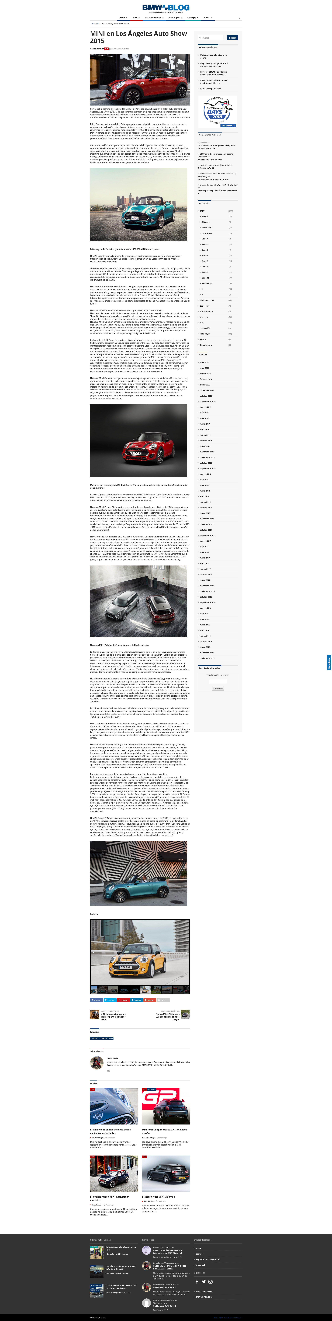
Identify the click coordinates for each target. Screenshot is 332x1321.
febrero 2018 (206, 507)
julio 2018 (204, 479)
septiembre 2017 (207, 535)
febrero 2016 (206, 641)
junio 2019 (204, 418)
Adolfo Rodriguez (113, 1292)
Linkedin (138, 1000)
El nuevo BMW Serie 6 (166, 1287)
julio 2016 (204, 613)
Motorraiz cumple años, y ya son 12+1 (213, 56)
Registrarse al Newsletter (208, 1259)
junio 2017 (204, 552)
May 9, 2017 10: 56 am (172, 1263)
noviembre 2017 (207, 524)
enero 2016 (205, 647)
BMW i (205, 216)
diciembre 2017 (207, 518)
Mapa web (200, 1265)
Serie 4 (205, 255)
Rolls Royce (174, 17)
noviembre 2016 (207, 591)
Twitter (111, 1000)
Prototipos (207, 233)
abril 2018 (204, 496)
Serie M (205, 278)
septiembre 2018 (207, 468)
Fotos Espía (207, 227)
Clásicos (206, 222)
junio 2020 (204, 368)
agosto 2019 (205, 407)
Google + (151, 1000)
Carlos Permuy (97, 49)
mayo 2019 (205, 424)
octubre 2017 (206, 530)
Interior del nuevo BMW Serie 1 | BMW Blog (218, 185)
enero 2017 (205, 580)
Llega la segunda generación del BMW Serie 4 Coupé (214, 64)
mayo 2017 (205, 558)
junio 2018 (204, 485)
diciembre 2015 (207, 652)
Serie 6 (205, 266)
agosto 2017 (205, 541)
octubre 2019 (206, 396)
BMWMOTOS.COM (204, 1297)
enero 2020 (205, 385)
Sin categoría (206, 345)
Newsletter (329, 663)
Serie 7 (205, 272)
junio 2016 (204, 619)
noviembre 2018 (207, 457)
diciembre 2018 (207, 452)
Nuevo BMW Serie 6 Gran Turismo (213, 179)
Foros (206, 17)
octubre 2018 (206, 463)
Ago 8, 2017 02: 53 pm (168, 1247)
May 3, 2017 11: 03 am (161, 1303)
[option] (140, 952)
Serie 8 (203, 339)
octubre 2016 (206, 597)
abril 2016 (204, 630)
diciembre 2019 (207, 390)
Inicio (198, 1248)
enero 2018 (205, 513)
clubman (103, 1039)
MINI (135, 17)
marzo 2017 (205, 569)
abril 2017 (204, 563)
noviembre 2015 (207, 658)
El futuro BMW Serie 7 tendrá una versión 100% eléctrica (213, 73)
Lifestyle (191, 17)
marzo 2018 (205, 502)
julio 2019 (204, 412)
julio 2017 (204, 546)
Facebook (97, 1000)
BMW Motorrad (153, 17)
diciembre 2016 (207, 585)
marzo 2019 (205, 435)
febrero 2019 (206, 440)
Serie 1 (205, 239)
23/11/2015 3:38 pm (120, 49)
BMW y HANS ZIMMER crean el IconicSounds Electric (214, 81)
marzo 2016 (205, 636)
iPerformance (206, 311)
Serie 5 (205, 261)
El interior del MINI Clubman (158, 1196)
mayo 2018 (205, 491)
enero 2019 (205, 446)
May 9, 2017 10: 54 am (172, 1285)
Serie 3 (205, 250)
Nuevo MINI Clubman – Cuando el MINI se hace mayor (167, 1017)
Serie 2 (205, 244)
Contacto (200, 1254)
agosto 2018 (205, 474)
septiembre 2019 (207, 401)
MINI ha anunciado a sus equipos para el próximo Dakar (113, 1017)
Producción (205, 328)
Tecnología (151, 1089)
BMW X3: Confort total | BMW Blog (215, 165)
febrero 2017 (206, 574)
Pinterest (124, 1000)
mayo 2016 (205, 625)
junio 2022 (204, 362)
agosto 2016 (205, 608)
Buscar (232, 37)
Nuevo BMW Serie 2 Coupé (210, 159)
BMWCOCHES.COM (204, 1291)
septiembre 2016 (207, 602)
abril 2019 (204, 429)
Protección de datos (232, 1317)
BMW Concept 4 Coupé (210, 88)
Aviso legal (218, 1317)
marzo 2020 (205, 373)
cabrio (94, 1039)
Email (164, 1000)
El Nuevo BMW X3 (206, 168)
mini (111, 1039)
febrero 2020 (206, 379)
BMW (122, 17)
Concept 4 (204, 306)
